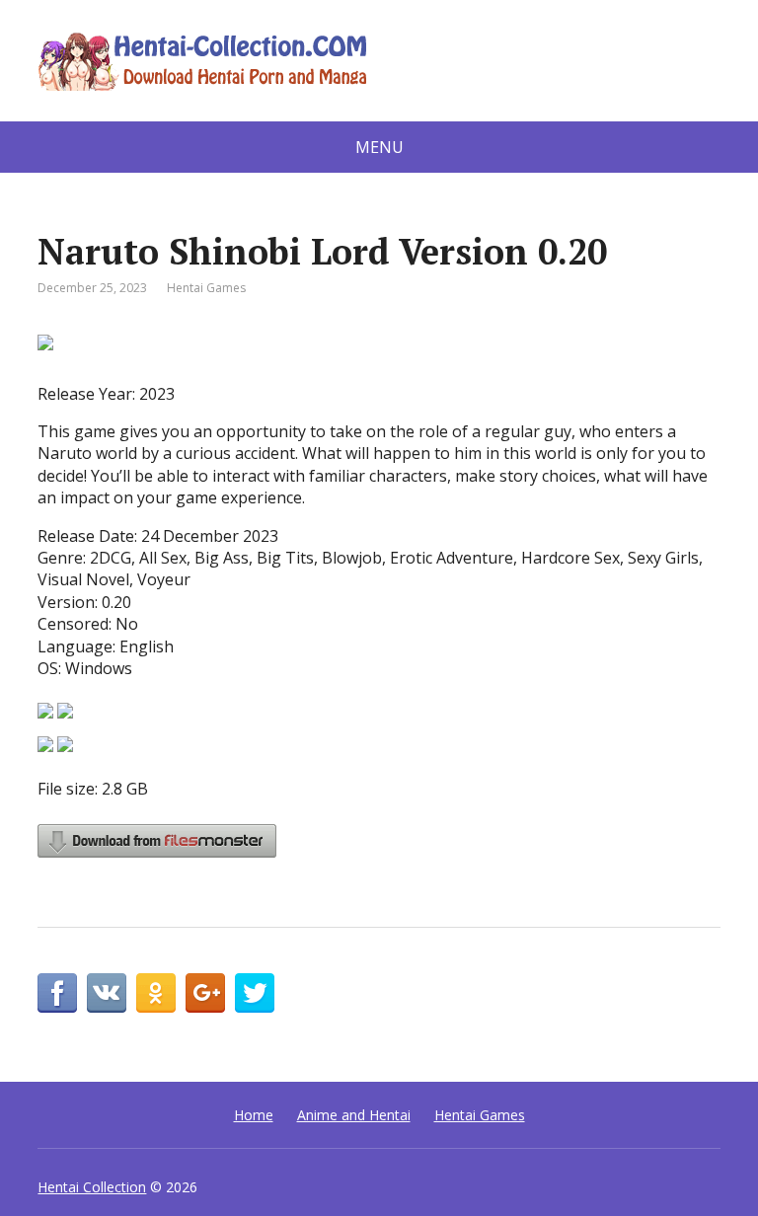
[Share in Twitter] (254, 993)
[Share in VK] (106, 993)
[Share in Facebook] (57, 993)
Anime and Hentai (354, 1114)
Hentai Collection (92, 1187)
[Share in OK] (156, 993)
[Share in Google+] (205, 993)
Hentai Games (206, 287)
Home (253, 1114)
